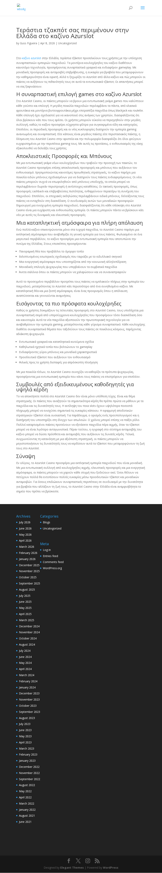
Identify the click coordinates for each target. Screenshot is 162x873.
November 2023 (29, 699)
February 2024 (28, 681)
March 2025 (26, 620)
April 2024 (25, 669)
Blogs (46, 522)
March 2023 (26, 748)
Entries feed (50, 556)
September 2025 (29, 583)
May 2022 (25, 791)
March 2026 (26, 547)
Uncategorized (67, 43)
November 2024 (29, 632)
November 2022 (29, 773)
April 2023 (25, 742)
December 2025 (29, 565)
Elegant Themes (72, 867)
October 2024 (28, 638)
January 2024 (27, 687)
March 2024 (26, 675)
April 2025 (25, 614)
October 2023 (28, 705)
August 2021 (27, 815)
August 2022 (27, 785)
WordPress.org (52, 568)
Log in (47, 550)
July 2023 (24, 724)
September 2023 (29, 712)
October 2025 (28, 577)
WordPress (110, 867)
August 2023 (27, 718)
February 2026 (28, 553)
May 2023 (25, 736)
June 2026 (25, 528)
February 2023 (28, 754)
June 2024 (25, 657)
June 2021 (25, 822)
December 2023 (29, 693)
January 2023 (27, 760)
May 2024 (25, 663)
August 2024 (27, 644)
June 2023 (25, 730)
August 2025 (27, 589)
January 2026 (27, 559)
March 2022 (26, 803)
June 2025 (25, 601)
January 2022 (27, 809)
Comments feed (53, 562)
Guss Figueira (28, 43)
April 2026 (25, 540)
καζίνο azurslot (31, 58)
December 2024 (29, 626)
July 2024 (24, 651)
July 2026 (24, 522)
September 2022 (29, 779)
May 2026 (25, 534)
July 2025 (24, 596)
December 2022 (29, 767)
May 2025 (25, 608)
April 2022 (25, 797)
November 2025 (29, 571)
